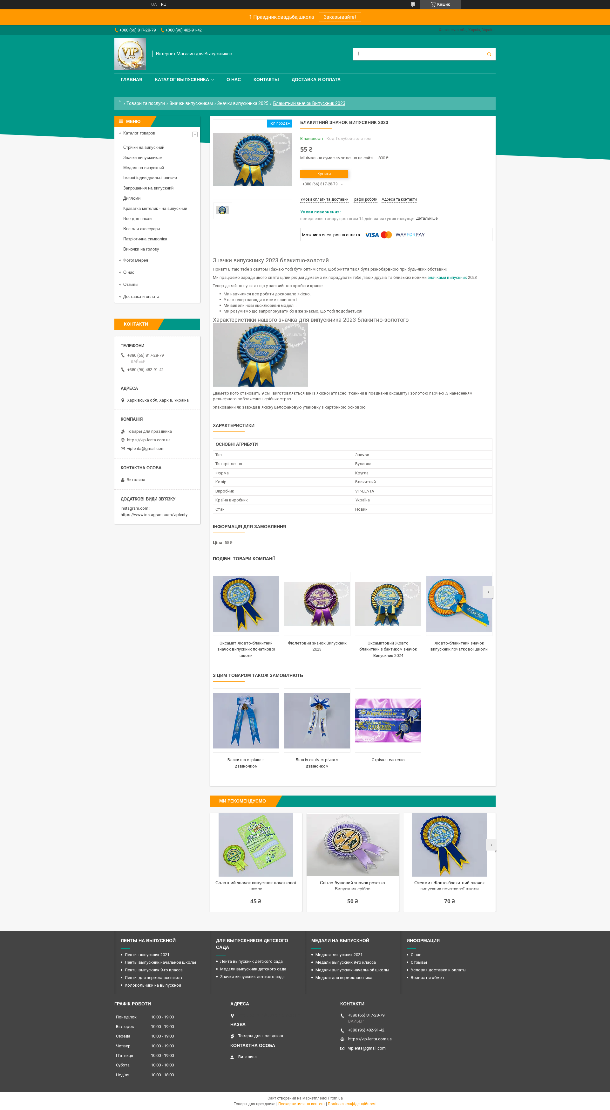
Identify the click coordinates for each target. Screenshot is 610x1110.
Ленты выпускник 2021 (147, 954)
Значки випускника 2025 (242, 103)
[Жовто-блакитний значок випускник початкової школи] (459, 604)
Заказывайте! (340, 17)
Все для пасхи (137, 218)
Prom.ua (335, 1098)
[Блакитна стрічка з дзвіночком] (246, 720)
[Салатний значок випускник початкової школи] (256, 845)
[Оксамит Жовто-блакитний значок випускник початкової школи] (246, 604)
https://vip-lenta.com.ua (149, 440)
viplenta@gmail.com (146, 448)
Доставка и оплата (316, 79)
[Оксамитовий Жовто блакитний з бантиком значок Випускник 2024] (388, 604)
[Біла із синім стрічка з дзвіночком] (317, 720)
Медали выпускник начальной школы (352, 970)
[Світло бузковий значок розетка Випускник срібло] (353, 845)
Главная (131, 79)
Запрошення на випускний (148, 188)
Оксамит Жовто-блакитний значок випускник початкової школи (246, 649)
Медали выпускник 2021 (339, 954)
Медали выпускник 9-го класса (345, 962)
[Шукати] (489, 54)
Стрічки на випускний (143, 147)
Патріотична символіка (145, 239)
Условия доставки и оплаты (438, 970)
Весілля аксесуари (141, 228)
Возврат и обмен (427, 977)
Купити (324, 173)
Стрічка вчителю (388, 759)
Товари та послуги (145, 103)
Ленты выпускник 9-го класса (154, 970)
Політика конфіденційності (352, 1104)
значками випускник (447, 277)
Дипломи (131, 198)
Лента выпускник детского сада (251, 961)
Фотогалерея (135, 260)
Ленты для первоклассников (153, 977)
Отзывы (130, 284)
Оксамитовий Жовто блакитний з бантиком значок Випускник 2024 (388, 649)
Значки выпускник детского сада (252, 976)
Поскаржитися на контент (301, 1104)
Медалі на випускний (143, 167)
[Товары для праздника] (130, 54)
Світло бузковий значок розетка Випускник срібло (352, 885)
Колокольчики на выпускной (153, 985)
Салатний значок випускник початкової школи (255, 885)
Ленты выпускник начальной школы (160, 962)
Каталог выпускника (182, 79)
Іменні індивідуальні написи (150, 178)
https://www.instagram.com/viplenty (154, 514)
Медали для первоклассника (343, 977)
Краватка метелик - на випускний (155, 208)
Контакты (266, 79)
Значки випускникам (191, 103)
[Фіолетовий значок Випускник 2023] (317, 604)
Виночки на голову (141, 249)
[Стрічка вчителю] (388, 720)
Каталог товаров (139, 133)
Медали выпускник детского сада (253, 969)
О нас (234, 79)
